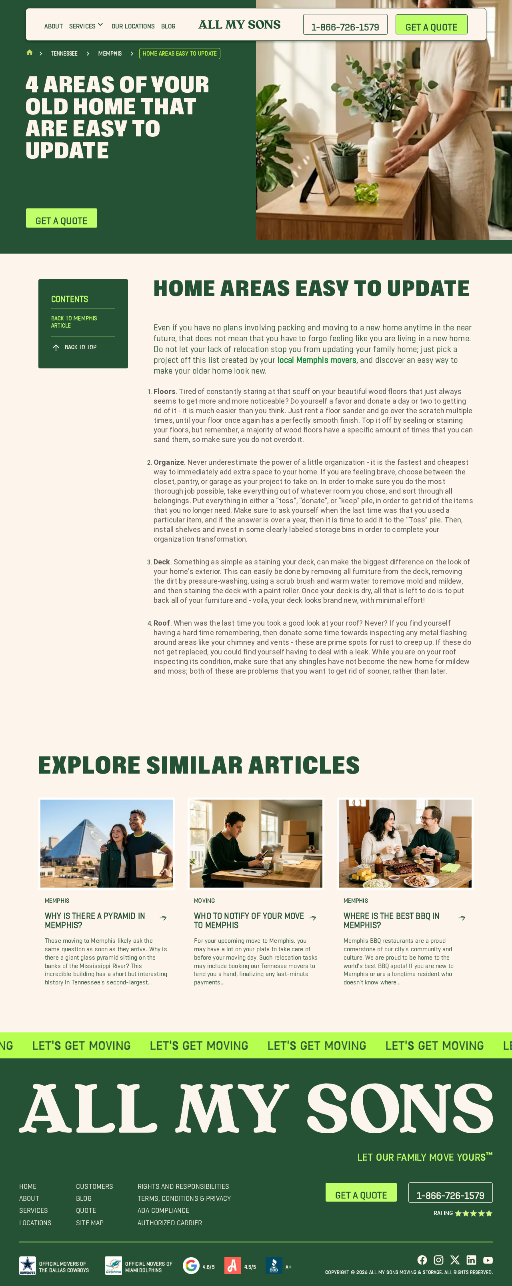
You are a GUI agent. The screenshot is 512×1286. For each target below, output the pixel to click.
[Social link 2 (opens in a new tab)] (439, 1263)
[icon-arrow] (163, 918)
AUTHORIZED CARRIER (170, 1220)
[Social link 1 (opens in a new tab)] (422, 1263)
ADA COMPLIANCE (163, 1208)
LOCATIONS (35, 1220)
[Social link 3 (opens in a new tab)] (455, 1263)
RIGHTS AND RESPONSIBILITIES (183, 1184)
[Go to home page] (30, 54)
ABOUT (29, 1196)
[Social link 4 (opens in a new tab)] (471, 1263)
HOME (28, 1184)
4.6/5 (209, 1265)
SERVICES (33, 1208)
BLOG (84, 1196)
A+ (288, 1265)
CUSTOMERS (94, 1184)
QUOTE (86, 1208)
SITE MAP (90, 1220)
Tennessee (64, 53)
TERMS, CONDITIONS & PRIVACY (184, 1196)
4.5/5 (250, 1265)
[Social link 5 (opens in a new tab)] (488, 1263)
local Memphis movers (317, 357)
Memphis (110, 53)
